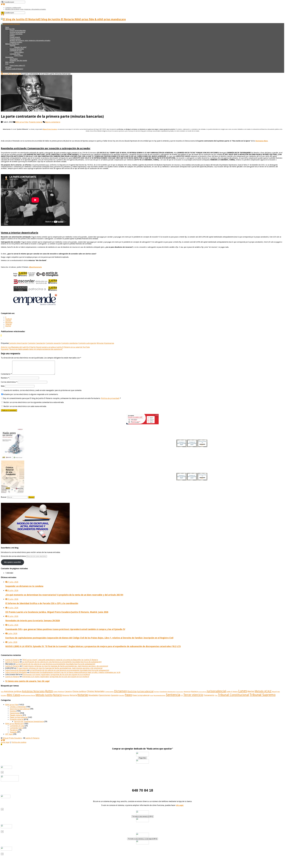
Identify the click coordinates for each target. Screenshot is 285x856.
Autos (49, 691)
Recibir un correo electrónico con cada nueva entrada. (25, 406)
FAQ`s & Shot (9, 62)
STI (182, 695)
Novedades (93, 695)
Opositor (121, 695)
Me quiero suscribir (12, 562)
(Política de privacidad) (110, 398)
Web (2, 386)
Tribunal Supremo (262, 695)
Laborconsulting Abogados (16, 670)
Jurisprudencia (202, 691)
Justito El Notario (12, 660)
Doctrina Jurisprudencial (17, 32)
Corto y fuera (18, 55)
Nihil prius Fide (14, 74)
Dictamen (120, 691)
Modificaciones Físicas (28, 695)
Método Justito (44, 695)
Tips (216, 695)
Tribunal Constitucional (233, 695)
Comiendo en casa (16, 50)
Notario (57, 695)
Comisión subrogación (87, 343)
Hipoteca (194, 692)
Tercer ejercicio (193, 695)
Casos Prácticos (58, 691)
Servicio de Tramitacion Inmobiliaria (29, 721)
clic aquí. (180, 805)
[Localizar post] (2, 2)
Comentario (6, 374)
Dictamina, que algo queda (18, 60)
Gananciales (179, 691)
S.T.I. (6, 64)
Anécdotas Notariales (33, 691)
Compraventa (109, 691)
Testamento (209, 695)
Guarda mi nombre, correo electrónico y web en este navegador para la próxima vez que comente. (43, 390)
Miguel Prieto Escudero (12, 738)
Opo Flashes (14, 59)
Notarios (65, 695)
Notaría (73, 695)
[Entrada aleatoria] (1, 72)
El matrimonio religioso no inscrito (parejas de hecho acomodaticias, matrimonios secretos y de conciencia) (65, 666)
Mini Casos (13, 695)
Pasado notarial (15, 37)
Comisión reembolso (69, 343)
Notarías (82, 695)
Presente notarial (15, 39)
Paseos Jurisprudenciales (18, 30)
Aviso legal (5, 742)
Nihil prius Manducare (12, 44)
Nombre (5, 378)
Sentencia (173, 695)
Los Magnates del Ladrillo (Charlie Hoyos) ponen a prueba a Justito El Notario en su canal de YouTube (45, 347)
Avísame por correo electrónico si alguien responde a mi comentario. (30, 394)
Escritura (156, 691)
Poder (151, 695)
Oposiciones (9, 57)
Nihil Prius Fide (10, 29)
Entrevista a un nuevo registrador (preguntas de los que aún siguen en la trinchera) (56, 674)
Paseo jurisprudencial (18, 717)
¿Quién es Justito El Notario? (14, 69)
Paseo (128, 695)
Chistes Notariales (96, 691)
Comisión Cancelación (36, 343)
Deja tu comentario (52, 122)
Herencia (187, 692)
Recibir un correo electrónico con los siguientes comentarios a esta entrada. (34, 402)
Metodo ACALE (263, 691)
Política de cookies (18, 742)
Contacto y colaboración (13, 7)
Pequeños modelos (16, 42)
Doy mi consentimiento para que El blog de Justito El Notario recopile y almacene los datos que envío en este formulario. (62, 398)
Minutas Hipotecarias (105, 343)
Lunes (242, 691)
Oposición (115, 695)
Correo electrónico (9, 382)
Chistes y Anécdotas (16, 34)
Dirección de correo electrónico (13, 556)
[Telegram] (4, 4)
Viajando (12, 45)
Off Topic (8, 67)
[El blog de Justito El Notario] (10, 24)
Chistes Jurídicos (79, 691)
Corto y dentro (19, 52)
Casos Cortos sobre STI (17, 65)
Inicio (7, 27)
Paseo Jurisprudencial (140, 695)
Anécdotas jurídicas (12, 691)
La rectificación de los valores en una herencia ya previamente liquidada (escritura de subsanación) (62, 662)
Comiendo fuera (15, 54)
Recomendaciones (159, 695)
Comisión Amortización (18, 343)
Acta (2, 691)
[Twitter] (2, 4)
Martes (250, 691)
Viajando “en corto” (20, 47)
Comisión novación (53, 343)
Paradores (14, 730)
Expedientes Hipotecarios (168, 691)
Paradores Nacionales (17, 49)
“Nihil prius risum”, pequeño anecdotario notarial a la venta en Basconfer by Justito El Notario (60, 660)
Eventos (12, 35)
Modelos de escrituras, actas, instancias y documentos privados (25, 9)
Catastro (68, 691)
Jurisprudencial (216, 691)
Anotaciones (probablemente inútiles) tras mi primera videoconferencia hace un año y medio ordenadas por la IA (75, 672)
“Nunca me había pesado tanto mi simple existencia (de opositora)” (32, 349)
